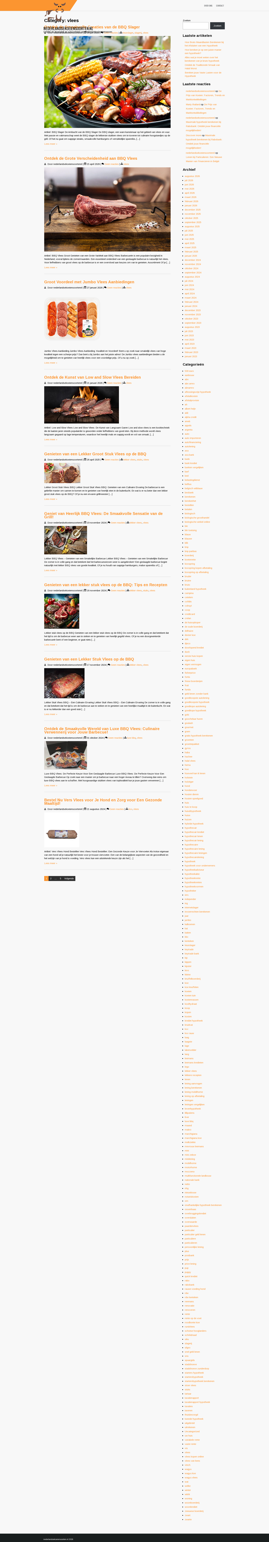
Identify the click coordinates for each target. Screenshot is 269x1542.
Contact (220, 5)
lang (187, 1054)
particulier (190, 1230)
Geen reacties (112, 164)
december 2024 (193, 260)
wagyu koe (190, 1473)
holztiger (189, 781)
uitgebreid (190, 1423)
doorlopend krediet (194, 647)
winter (188, 1490)
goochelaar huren (194, 719)
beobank (189, 492)
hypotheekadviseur (194, 869)
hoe (187, 769)
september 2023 (193, 323)
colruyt (188, 605)
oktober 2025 (191, 218)
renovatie (189, 1305)
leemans (189, 1058)
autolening (190, 446)
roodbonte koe (192, 1322)
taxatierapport (192, 1398)
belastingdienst (192, 480)
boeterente (190, 559)
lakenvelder (190, 1050)
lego (187, 1066)
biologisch (190, 513)
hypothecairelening (194, 857)
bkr (186, 526)
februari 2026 (191, 201)
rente (187, 1314)
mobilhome (190, 1163)
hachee (188, 756)
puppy (188, 1272)
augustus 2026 (192, 176)
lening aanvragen (193, 1083)
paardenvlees (191, 1226)
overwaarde (191, 1221)
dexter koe (190, 635)
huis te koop (191, 807)
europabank (191, 668)
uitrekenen (190, 1427)
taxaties (189, 1406)
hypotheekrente (193, 878)
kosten (188, 1016)
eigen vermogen (193, 664)
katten (188, 932)
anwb (187, 421)
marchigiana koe (193, 1138)
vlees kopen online (194, 1456)
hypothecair (191, 827)
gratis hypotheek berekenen (199, 735)
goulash (189, 723)
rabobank (189, 1284)
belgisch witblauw (194, 488)
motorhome (191, 1167)
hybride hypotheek (194, 823)
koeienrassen (191, 999)
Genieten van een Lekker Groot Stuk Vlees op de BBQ (95, 454)
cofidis (188, 601)
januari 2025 (191, 255)
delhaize (189, 630)
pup (187, 1268)
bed (187, 475)
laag (187, 1037)
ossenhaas (190, 1209)
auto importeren (193, 438)
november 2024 (193, 264)
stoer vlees (190, 1385)
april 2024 (190, 293)
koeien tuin (190, 995)
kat (186, 928)
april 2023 (190, 343)
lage (187, 1045)
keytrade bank (192, 953)
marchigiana (191, 1133)
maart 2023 (190, 348)
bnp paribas (191, 551)
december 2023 (193, 310)
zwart (187, 1515)
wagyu (188, 1469)
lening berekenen (193, 1087)
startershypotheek (194, 1377)
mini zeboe (190, 1154)
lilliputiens (189, 1113)
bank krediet (191, 463)
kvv (130, 809)
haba (187, 752)
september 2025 (193, 222)
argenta (188, 429)
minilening (190, 1159)
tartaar (188, 1393)
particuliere (190, 1238)
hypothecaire (191, 844)
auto (187, 433)
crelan (188, 618)
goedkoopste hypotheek (197, 702)
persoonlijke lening (194, 1247)
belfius (188, 484)
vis (186, 1448)
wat (186, 1481)
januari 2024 (191, 306)
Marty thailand (193, 104)
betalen (188, 509)
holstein (189, 777)
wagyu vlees (191, 1477)
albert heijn (190, 408)
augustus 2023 (192, 327)
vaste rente (190, 1444)
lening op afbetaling (194, 1096)
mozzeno (190, 1171)
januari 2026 (191, 205)
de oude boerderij (194, 626)
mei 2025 (189, 239)
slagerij (188, 1343)
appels (188, 425)
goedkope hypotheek (195, 710)
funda (188, 689)
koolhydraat (191, 1004)
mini (187, 1150)
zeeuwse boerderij (194, 1511)
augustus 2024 (192, 276)
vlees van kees (192, 1460)
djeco (187, 643)
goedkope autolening (195, 706)
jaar (187, 916)
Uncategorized (192, 1431)
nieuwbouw (190, 1192)
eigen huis (190, 660)
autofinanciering (193, 442)
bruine (188, 580)
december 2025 (193, 209)
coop (187, 610)
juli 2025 (189, 230)
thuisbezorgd (191, 1414)
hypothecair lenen (194, 836)
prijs (187, 1259)
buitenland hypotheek (195, 589)
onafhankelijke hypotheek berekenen (203, 1205)
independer (190, 899)
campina (189, 593)
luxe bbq (131, 737)
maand (188, 1125)
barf (187, 471)
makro (188, 1129)
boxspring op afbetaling (197, 572)
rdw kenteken (191, 1297)
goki (187, 714)
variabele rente (192, 1439)
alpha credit (190, 417)
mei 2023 (189, 339)
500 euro (189, 371)
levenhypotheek (193, 1108)
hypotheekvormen (194, 886)
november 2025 (193, 214)
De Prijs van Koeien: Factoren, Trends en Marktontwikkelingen (205, 95)
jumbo (188, 920)
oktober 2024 (191, 268)
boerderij (189, 555)
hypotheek (190, 861)
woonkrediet (191, 1507)
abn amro (190, 383)
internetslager (191, 907)
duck (187, 651)
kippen (188, 962)
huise (187, 815)
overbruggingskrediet (195, 1213)
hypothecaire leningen (196, 853)
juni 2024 (189, 285)
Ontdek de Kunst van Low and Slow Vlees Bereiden (92, 377)
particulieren (191, 1242)
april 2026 (190, 193)
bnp (187, 547)
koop (187, 1008)
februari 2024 (191, 302)
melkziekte (190, 1142)
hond (187, 786)
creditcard (190, 614)
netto (187, 1184)
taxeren (188, 1410)
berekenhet (190, 501)
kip (186, 957)
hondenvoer (191, 790)
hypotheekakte (192, 874)
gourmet (189, 727)
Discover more (193, 135)
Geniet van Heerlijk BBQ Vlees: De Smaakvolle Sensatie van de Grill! (103, 515)
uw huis (189, 1435)
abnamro (189, 387)
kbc (186, 936)
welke (188, 1486)
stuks (139, 459)
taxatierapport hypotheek (197, 1402)
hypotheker (190, 890)
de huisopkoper (193, 622)
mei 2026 (189, 188)
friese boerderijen (194, 681)
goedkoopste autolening (197, 698)
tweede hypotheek (194, 1418)
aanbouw (189, 375)
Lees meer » (50, 144)
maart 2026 (190, 197)
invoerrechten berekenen (197, 911)
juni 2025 (189, 234)
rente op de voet (193, 1318)
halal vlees (190, 760)
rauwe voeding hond (195, 1289)
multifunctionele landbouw (198, 1175)
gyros (188, 748)
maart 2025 (190, 247)
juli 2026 (189, 180)
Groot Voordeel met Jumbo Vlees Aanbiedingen (89, 282)
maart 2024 (190, 297)
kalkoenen (190, 924)
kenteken (189, 941)
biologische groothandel (197, 517)
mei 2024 (189, 289)
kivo (187, 970)
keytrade (189, 949)
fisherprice (190, 672)
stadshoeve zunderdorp (197, 1368)
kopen (188, 1012)
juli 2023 (189, 331)
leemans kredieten (194, 1062)
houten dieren (192, 794)
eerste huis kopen (194, 656)
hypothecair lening (194, 840)
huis (187, 802)
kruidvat (189, 1024)
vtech (187, 1465)
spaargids (190, 1360)
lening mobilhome (194, 1092)
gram (187, 731)
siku (187, 1339)
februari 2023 (191, 352)
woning (188, 1498)
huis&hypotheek (193, 811)
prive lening (190, 1263)
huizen (188, 819)
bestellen (189, 505)
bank (187, 459)
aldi (186, 413)
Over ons (208, 5)
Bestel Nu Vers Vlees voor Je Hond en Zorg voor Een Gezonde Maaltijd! (103, 802)
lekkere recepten (193, 1075)
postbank (189, 1255)
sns (187, 1356)
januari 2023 (191, 356)
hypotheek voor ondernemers (200, 865)
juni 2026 (189, 184)
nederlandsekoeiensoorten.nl (68, 28)
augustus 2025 (192, 226)
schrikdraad (191, 1335)
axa (187, 450)
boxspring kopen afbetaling (198, 568)
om (186, 1201)
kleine (188, 974)
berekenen (190, 496)
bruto (187, 584)
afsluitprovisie (192, 400)
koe (187, 983)
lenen (187, 1079)
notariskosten (192, 1196)
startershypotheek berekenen (199, 1381)
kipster (188, 966)
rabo (187, 1280)
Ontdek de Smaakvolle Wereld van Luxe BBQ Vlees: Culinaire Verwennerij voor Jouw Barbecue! (102, 730)
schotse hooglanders (195, 1330)
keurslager (190, 945)
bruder (188, 576)
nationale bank (192, 1180)
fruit (187, 685)
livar (187, 1117)
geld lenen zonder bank (196, 693)
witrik (187, 1494)
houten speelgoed (194, 798)
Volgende (69, 878)
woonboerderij (192, 1502)
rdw (187, 1293)
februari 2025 (191, 251)
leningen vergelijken (195, 1104)
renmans (189, 1301)
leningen (189, 1100)
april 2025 (190, 243)
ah (186, 404)
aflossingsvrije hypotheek (198, 392)
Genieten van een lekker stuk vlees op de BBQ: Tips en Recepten (105, 585)
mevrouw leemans (194, 1146)
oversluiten (190, 1217)
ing (186, 903)
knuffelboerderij (193, 978)
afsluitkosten (191, 396)
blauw (188, 534)
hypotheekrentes (193, 882)
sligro (187, 1347)
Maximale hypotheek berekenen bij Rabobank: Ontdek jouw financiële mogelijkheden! (203, 126)
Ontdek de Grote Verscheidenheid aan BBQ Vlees (90, 158)
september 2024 (193, 272)
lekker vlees (130, 459)
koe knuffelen (191, 987)
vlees (126, 164)
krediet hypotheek (194, 1020)
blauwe (188, 538)
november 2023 (193, 314)
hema (188, 765)
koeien (188, 991)
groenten (189, 739)
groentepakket (192, 744)
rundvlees (190, 1326)
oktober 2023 (191, 318)
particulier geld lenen (195, 1234)
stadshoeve (191, 1364)
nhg (187, 1188)
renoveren (190, 1310)
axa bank (189, 454)
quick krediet (191, 1276)
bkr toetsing (191, 530)
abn (187, 379)
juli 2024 (189, 281)
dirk (186, 639)
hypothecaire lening (195, 848)
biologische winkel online (197, 522)
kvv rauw (189, 1033)
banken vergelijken (194, 467)
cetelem (189, 597)
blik (186, 542)
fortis (187, 677)
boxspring (190, 563)
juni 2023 (189, 335)
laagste (188, 1041)
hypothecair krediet (194, 832)
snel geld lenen (192, 1351)
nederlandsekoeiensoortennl (200, 91)
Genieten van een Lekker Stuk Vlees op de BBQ (89, 659)
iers (187, 895)
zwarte (188, 1519)
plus (187, 1251)
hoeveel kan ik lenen (195, 773)
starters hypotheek (194, 1372)
